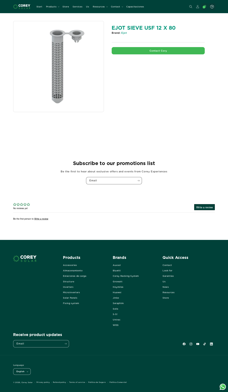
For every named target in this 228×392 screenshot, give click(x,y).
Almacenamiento (73, 270)
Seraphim (118, 303)
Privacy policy (43, 382)
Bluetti (117, 270)
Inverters (68, 287)
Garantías (168, 276)
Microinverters (71, 292)
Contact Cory (158, 50)
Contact (167, 265)
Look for (167, 270)
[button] (52, 6)
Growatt (117, 281)
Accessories (70, 265)
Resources (168, 292)
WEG (116, 325)
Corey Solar (27, 382)
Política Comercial (118, 382)
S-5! (115, 314)
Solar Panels (70, 298)
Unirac (117, 319)
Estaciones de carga (74, 276)
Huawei (117, 292)
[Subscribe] (138, 180)
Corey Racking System (126, 276)
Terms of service (77, 382)
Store (166, 298)
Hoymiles (118, 287)
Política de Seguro (97, 382)
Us (164, 281)
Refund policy (59, 382)
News (166, 287)
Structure (68, 281)
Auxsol (117, 265)
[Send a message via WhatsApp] (222, 386)
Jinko (116, 298)
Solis (115, 309)
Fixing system (71, 303)
